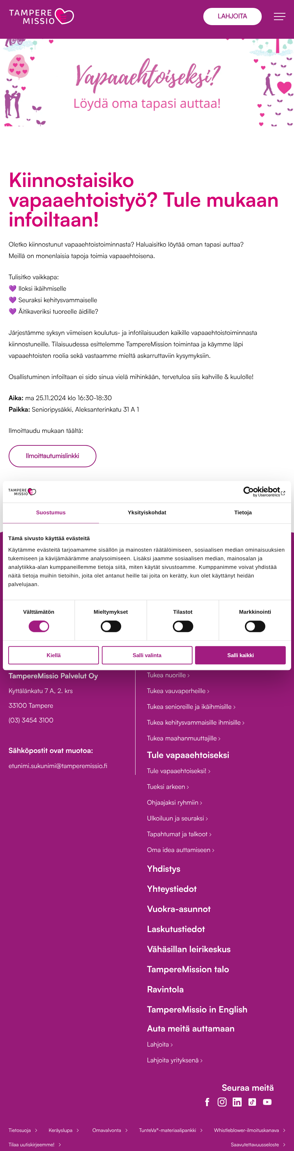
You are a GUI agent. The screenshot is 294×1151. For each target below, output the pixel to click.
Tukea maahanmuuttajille (182, 738)
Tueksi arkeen (167, 787)
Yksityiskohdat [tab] (147, 513)
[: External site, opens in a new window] (254, 491)
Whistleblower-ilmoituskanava (246, 1130)
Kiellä (54, 655)
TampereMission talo (188, 969)
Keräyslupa (60, 1130)
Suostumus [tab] (51, 513)
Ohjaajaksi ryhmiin (173, 802)
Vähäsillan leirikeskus (189, 949)
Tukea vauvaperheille (177, 691)
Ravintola (165, 989)
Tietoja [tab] (243, 513)
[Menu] (279, 16)
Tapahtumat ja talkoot (178, 834)
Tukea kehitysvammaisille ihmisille (194, 722)
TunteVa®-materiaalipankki (167, 1130)
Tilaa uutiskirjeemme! (31, 1145)
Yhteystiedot (172, 888)
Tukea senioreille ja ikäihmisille (190, 707)
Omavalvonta (107, 1130)
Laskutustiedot (176, 928)
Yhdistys (163, 868)
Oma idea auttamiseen (179, 850)
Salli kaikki (240, 655)
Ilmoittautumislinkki (52, 456)
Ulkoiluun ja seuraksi (176, 818)
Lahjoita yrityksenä (173, 1060)
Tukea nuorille (167, 675)
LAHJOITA (232, 16)
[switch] (111, 626)
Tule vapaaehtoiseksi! (177, 771)
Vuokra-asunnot (179, 908)
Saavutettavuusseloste (255, 1145)
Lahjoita (159, 1044)
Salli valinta (147, 655)
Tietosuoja (20, 1130)
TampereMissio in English (197, 1009)
